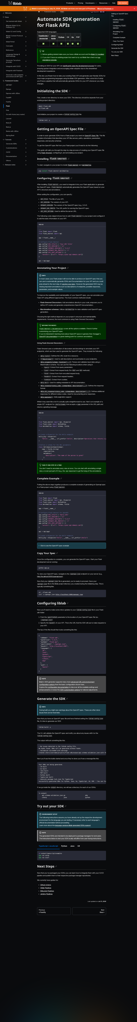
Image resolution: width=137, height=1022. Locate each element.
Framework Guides (11, 81)
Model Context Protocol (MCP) (14, 36)
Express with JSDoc (13, 93)
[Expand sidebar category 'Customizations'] (25, 148)
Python (61, 37)
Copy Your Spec (118, 41)
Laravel (8, 118)
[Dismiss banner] (134, 8)
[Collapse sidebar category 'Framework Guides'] (25, 81)
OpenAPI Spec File (91, 136)
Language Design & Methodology (13, 55)
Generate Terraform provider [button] (13, 61)
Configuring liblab (117, 44)
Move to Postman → (105, 9)
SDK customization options (70, 690)
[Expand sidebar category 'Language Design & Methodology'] (25, 55)
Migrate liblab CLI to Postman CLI (13, 26)
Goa (7, 110)
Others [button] (8, 160)
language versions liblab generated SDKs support (73, 825)
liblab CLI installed (97, 54)
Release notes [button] (10, 165)
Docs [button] (7, 17)
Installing (118, 21)
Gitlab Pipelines (45, 888)
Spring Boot (10, 135)
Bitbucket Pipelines (47, 891)
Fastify (8, 102)
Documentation (11, 156)
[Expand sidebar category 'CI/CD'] (25, 152)
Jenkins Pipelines (46, 894)
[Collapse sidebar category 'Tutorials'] (25, 140)
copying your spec (68, 284)
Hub (113, 3)
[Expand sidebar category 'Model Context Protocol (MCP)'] (25, 36)
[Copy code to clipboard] (103, 170)
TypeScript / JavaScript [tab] (48, 846)
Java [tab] (72, 846)
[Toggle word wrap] (100, 412)
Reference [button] (10, 50)
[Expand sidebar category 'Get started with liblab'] (25, 21)
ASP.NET (9, 85)
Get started (123, 3)
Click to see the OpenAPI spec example (54, 546)
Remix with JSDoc (12, 131)
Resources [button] (103, 3)
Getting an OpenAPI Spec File (119, 15)
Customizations (11, 148)
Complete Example (119, 37)
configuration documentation (58, 687)
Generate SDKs (11, 144)
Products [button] (69, 3)
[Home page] (39, 11)
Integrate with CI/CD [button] (13, 66)
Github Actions (45, 885)
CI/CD (8, 152)
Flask (8, 106)
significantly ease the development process (78, 66)
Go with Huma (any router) (15, 114)
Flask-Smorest (46, 153)
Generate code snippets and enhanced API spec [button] (14, 75)
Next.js (8, 127)
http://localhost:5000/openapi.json (49, 576)
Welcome (8, 13)
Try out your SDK (117, 52)
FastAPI (8, 97)
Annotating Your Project (118, 33)
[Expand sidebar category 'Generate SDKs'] (25, 144)
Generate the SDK (117, 48)
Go (73, 37)
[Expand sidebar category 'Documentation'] (25, 156)
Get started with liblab (14, 21)
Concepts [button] (9, 46)
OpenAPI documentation (48, 336)
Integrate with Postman (14, 70)
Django (8, 89)
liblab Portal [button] (10, 42)
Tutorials (8, 139)
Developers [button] (90, 3)
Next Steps (115, 55)
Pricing (80, 3)
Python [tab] (64, 846)
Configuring (119, 27)
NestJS (8, 123)
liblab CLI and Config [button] (13, 31)
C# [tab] (79, 846)
